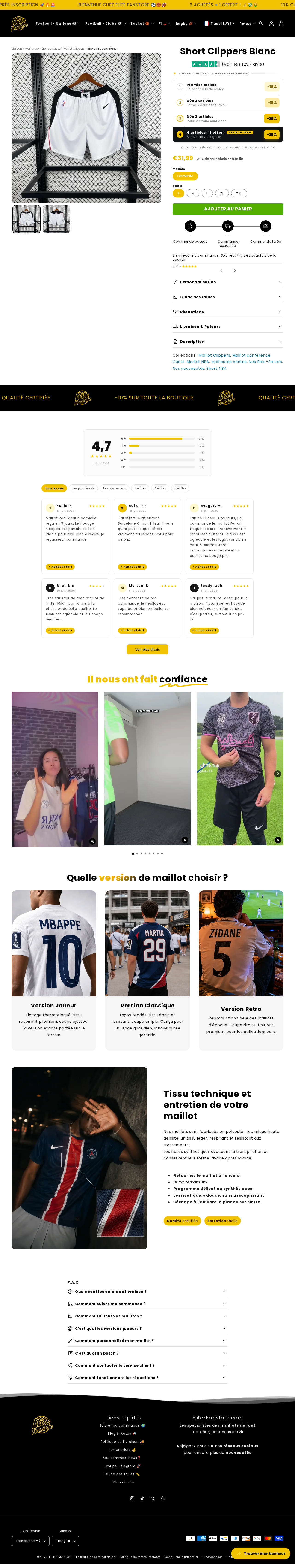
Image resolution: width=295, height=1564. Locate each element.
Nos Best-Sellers (265, 361)
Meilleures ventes (229, 361)
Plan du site (124, 1482)
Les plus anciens (114, 488)
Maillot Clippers (74, 49)
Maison (17, 49)
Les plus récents (83, 488)
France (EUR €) (28, 1541)
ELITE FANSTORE (60, 1557)
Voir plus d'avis (147, 649)
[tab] (133, 854)
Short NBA (216, 368)
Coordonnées (213, 1557)
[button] (261, 23)
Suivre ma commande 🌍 (122, 1425)
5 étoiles (140, 488)
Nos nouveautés (188, 368)
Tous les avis (54, 488)
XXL (239, 193)
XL (222, 193)
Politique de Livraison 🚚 (122, 1441)
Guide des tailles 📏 (122, 1474)
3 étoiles (180, 488)
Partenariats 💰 (122, 1449)
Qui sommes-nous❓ (122, 1457)
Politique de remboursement (140, 1557)
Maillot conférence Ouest (42, 49)
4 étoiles (160, 488)
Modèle (179, 169)
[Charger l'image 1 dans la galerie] (26, 219)
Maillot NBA (198, 361)
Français (63, 1541)
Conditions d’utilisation (182, 1557)
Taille (177, 186)
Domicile (185, 176)
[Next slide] (235, 271)
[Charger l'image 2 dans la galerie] (56, 219)
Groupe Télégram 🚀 (122, 1466)
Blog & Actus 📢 (122, 1433)
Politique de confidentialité (95, 1557)
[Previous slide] (222, 271)
